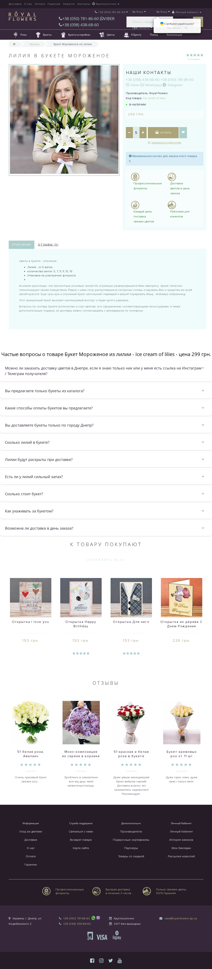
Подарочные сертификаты (131, 840)
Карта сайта (81, 848)
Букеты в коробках (79, 34)
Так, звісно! (174, 28)
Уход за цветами (30, 831)
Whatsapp (153, 85)
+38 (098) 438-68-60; (143, 79)
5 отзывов (193, 59)
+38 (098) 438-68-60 (80, 25)
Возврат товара (81, 840)
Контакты (83, 4)
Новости (69, 4)
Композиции (174, 34)
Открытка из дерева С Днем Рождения (181, 624)
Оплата (40, 4)
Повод (154, 34)
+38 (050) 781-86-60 (81, 18)
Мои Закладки (181, 848)
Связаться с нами (81, 831)
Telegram (174, 85)
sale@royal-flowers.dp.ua (180, 918)
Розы (23, 34)
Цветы (111, 34)
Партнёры (131, 848)
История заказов (181, 840)
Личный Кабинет (181, 831)
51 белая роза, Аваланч (30, 754)
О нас (28, 4)
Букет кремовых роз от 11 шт (182, 754)
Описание (21, 244)
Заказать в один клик (166, 142)
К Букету (136, 34)
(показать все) (106, 560)
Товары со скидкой (131, 856)
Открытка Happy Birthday (80, 624)
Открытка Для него (131, 622)
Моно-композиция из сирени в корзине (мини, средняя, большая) (81, 758)
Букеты (47, 34)
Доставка (15, 4)
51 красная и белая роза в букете (131, 754)
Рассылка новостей (181, 856)
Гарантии (54, 4)
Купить (165, 132)
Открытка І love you (30, 622)
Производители (131, 831)
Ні (186, 28)
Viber (134, 85)
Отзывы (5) (48, 244)
